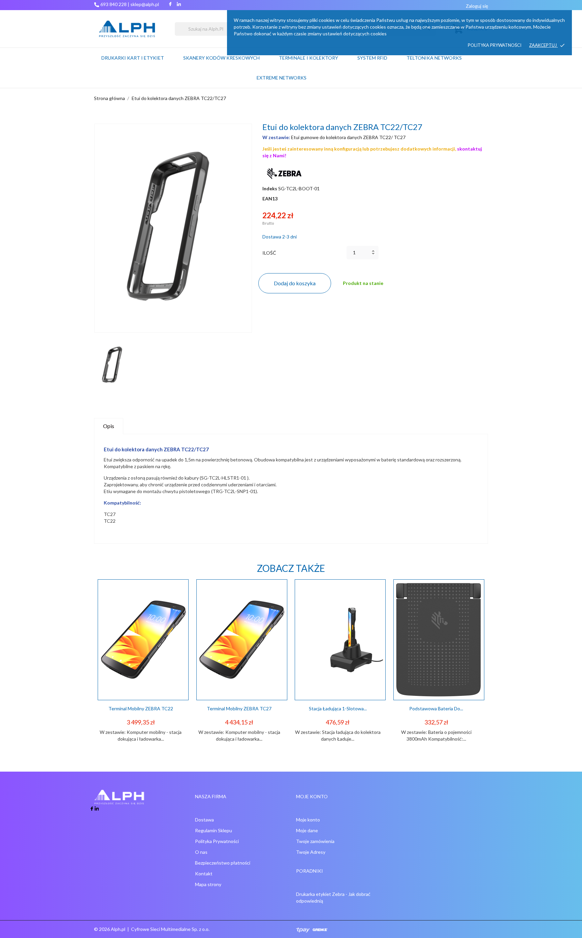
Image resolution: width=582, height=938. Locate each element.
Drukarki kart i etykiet (132, 58)
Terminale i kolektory (308, 58)
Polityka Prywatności (217, 841)
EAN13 (270, 198)
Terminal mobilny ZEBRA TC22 (140, 708)
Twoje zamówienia (315, 841)
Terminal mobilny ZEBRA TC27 (239, 708)
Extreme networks (281, 77)
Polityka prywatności (494, 45)
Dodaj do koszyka (295, 283)
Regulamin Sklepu (213, 830)
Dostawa (204, 819)
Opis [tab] (108, 426)
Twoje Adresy (310, 852)
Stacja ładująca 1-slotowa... (338, 708)
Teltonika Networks (442, 55)
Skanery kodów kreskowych (221, 58)
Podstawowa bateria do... (436, 708)
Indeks (269, 188)
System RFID (372, 58)
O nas (201, 852)
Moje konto (308, 819)
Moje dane (307, 830)
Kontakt (204, 873)
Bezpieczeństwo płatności (222, 863)
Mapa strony (208, 884)
